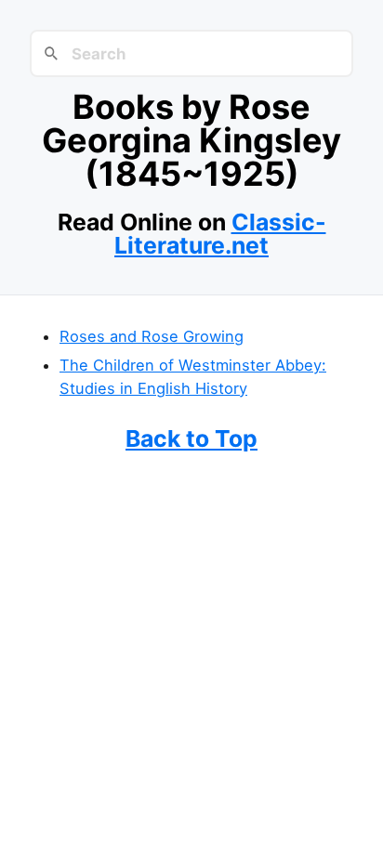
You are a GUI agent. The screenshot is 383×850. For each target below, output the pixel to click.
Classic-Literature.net (220, 233)
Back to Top (191, 438)
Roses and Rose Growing (151, 336)
